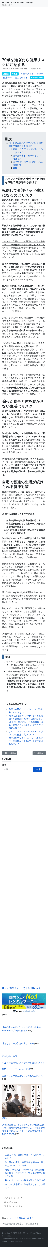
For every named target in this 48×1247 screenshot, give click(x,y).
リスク (15, 74)
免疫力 (40, 74)
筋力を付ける (21, 77)
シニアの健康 (27, 74)
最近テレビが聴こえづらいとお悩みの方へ (22, 1076)
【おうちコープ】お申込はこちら (18, 1043)
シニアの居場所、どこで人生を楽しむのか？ (23, 1063)
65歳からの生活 (9, 1056)
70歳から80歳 (37, 77)
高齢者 (6, 74)
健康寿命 (7, 77)
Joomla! (5, 1239)
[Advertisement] (24, 32)
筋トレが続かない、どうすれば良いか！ (21, 988)
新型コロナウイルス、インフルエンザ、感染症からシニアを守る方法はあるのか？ (26, 741)
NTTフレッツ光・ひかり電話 (16, 1069)
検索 (4, 765)
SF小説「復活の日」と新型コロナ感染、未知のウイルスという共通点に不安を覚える (26, 725)
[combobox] (17, 769)
